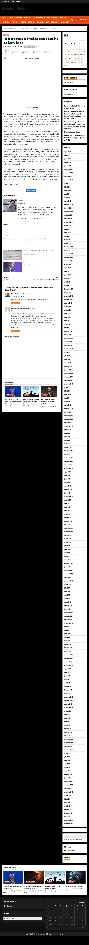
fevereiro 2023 (68, 289)
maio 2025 (67, 194)
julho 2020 (67, 391)
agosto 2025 (67, 183)
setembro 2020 (68, 384)
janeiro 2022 (67, 335)
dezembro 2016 (68, 528)
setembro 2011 (68, 750)
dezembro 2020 (68, 373)
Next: (46, 278)
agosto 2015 (67, 584)
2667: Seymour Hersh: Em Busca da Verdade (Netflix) (48, 401)
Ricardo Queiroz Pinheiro (20, 294)
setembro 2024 (68, 222)
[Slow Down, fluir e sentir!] (76, 877)
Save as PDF (32, 190)
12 (66, 55)
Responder (15, 303)
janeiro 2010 (67, 817)
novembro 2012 (68, 700)
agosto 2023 (67, 268)
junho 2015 (67, 591)
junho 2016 (67, 549)
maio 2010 (67, 802)
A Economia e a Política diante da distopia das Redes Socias (40, 263)
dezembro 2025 (68, 169)
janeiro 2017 (67, 525)
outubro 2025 (68, 176)
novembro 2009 (68, 824)
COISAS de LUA (65, 22)
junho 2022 (67, 317)
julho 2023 (67, 271)
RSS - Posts (67, 847)
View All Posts (37, 219)
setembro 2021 (68, 349)
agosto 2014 (67, 627)
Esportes (27, 18)
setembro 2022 (68, 306)
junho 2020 (67, 394)
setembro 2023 (68, 264)
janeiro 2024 (67, 250)
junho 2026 (67, 159)
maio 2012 (67, 722)
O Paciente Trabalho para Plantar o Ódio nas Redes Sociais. (74, 116)
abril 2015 (67, 598)
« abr (66, 65)
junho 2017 (67, 507)
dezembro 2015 (68, 570)
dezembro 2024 (68, 211)
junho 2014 (67, 634)
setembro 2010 (68, 792)
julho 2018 (67, 475)
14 (72, 55)
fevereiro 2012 (68, 732)
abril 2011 (67, 767)
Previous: (7, 278)
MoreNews (50, 934)
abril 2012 (67, 725)
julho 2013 (67, 672)
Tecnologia (40, 22)
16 (78, 55)
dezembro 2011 (68, 739)
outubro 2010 (68, 788)
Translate (79, 839)
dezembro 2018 (68, 458)
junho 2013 (67, 676)
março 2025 (67, 201)
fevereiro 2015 (68, 605)
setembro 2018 (68, 468)
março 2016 (67, 560)
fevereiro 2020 (68, 408)
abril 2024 (67, 240)
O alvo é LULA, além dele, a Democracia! (12, 887)
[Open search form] (72, 20)
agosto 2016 (67, 542)
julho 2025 (67, 187)
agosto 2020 (67, 387)
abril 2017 (67, 514)
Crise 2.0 (4, 18)
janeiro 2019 (67, 454)
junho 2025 (67, 190)
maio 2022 (67, 321)
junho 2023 (67, 275)
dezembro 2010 (68, 781)
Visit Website (24, 219)
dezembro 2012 (68, 697)
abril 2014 (67, 641)
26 (66, 62)
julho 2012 (67, 715)
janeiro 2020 (67, 412)
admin (7, 46)
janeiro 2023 (67, 292)
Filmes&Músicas (52, 18)
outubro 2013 (68, 662)
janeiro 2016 (67, 567)
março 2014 (67, 644)
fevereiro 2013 (68, 690)
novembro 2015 (68, 574)
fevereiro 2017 (68, 521)
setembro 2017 (68, 496)
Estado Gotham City (39, 18)
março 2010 (67, 810)
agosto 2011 (67, 753)
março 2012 (67, 729)
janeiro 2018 (67, 493)
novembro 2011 (68, 743)
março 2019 (67, 447)
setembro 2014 (68, 623)
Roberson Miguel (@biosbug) (21, 308)
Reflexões (23, 22)
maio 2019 (67, 440)
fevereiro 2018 (68, 489)
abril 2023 (67, 282)
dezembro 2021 (68, 338)
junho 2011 (67, 760)
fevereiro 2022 (68, 331)
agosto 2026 (67, 152)
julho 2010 (67, 799)
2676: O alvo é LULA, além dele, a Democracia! (13, 400)
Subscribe (83, 20)
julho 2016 (67, 546)
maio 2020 (67, 398)
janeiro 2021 (67, 370)
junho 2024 (67, 233)
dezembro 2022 (68, 296)
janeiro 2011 (67, 778)
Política (14, 22)
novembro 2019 (68, 419)
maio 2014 (67, 637)
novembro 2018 (68, 461)
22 (75, 59)
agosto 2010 (67, 795)
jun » (84, 65)
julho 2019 (67, 433)
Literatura (63, 18)
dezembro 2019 (68, 415)
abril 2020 (67, 401)
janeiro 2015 (67, 609)
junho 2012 (67, 718)
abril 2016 (67, 556)
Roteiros (31, 22)
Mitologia (6, 22)
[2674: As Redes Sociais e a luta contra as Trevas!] (31, 391)
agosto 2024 (67, 226)
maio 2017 (67, 510)
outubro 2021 (68, 345)
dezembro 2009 (68, 820)
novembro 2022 (68, 299)
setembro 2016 (68, 539)
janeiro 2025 (67, 208)
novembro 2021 (68, 342)
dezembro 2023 (68, 254)
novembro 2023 (68, 257)
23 (78, 59)
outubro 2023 (68, 261)
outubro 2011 (68, 746)
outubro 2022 (68, 303)
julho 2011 (67, 757)
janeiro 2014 (67, 651)
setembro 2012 (68, 707)
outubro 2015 (68, 577)
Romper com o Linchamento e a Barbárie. (35, 239)
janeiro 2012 (67, 736)
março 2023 (67, 285)
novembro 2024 (68, 215)
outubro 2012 (68, 704)
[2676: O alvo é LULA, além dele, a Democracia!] (13, 391)
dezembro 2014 (68, 612)
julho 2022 (67, 313)
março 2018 (67, 486)
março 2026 (67, 162)
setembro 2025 (68, 180)
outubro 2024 (68, 219)
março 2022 (67, 328)
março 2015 (67, 602)
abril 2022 (67, 324)
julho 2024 (67, 229)
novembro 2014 (68, 616)
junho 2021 (67, 359)
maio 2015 (67, 595)
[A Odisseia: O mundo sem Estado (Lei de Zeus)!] (34, 877)
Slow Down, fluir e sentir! (74, 886)
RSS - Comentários (69, 850)
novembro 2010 (68, 785)
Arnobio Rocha (14, 8)
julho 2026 (67, 155)
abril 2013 (67, 683)
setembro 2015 (68, 581)
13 (69, 55)
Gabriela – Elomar (75, 132)
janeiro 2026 (67, 166)
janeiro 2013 (67, 693)
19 (66, 59)
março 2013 (67, 686)
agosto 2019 (67, 430)
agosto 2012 (67, 711)
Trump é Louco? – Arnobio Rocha (73, 135)
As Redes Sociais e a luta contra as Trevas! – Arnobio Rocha (74, 113)
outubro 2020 (68, 380)
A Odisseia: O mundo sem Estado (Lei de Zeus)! (32, 887)
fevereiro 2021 (68, 366)
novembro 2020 (68, 377)
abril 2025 (67, 197)
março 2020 (67, 405)
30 (78, 62)
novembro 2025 (68, 173)
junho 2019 (67, 437)
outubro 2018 (68, 465)
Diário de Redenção (52, 22)
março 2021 (67, 363)
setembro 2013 (68, 665)
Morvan (66, 106)
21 (72, 59)
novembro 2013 (68, 658)
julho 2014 (67, 630)
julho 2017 (67, 503)
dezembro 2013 (68, 655)
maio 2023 (67, 278)
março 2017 (67, 517)
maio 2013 (67, 679)
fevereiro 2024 (68, 247)
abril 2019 (67, 444)
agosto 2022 (67, 310)
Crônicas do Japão (16, 18)
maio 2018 (67, 482)
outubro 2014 (68, 620)
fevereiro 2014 (68, 648)
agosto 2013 (67, 669)
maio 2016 (67, 553)
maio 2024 (67, 236)
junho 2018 (67, 479)
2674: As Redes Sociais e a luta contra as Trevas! (31, 400)
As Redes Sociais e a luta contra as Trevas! (53, 887)
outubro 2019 (68, 423)
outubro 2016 (68, 535)
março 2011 (67, 771)
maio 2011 (67, 764)
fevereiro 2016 (68, 563)
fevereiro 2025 (68, 204)
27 (69, 62)
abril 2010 (67, 806)
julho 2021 (67, 356)
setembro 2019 (68, 426)
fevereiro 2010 (68, 813)
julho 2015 (67, 588)
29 (75, 62)
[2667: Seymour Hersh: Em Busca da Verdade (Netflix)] (49, 391)
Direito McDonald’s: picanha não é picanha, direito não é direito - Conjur (74, 123)
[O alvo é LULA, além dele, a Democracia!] (13, 877)
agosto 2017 (67, 500)
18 (84, 55)
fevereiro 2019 (68, 451)
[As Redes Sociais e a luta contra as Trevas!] (55, 877)
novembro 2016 (68, 532)
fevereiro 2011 (68, 774)
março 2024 (67, 243)
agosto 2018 (67, 472)
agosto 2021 (67, 352)
